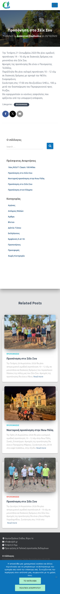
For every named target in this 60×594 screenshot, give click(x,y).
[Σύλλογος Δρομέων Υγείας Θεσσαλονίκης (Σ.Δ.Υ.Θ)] (7, 5)
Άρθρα (11, 217)
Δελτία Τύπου (14, 228)
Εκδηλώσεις (14, 233)
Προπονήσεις (21, 104)
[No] (56, 577)
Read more (38, 376)
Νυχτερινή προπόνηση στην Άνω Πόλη (26, 178)
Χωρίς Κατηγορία (16, 256)
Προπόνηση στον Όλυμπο (20, 190)
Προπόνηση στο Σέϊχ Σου (20, 173)
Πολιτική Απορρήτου (30, 588)
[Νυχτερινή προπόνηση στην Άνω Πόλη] (30, 403)
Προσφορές (14, 250)
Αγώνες (11, 205)
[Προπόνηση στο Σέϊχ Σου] (30, 331)
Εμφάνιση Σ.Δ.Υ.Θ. (16, 239)
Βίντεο (11, 222)
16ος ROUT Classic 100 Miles (21, 167)
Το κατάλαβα (30, 581)
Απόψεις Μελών (15, 211)
